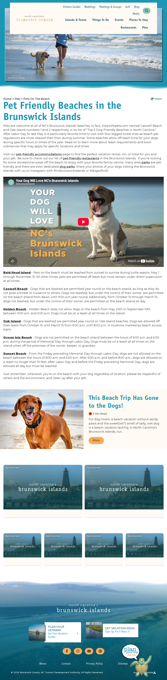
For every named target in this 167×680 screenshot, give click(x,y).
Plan (145, 27)
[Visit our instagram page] (78, 651)
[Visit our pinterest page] (100, 651)
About (43, 664)
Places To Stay (138, 20)
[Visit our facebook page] (67, 651)
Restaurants (128, 27)
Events (119, 20)
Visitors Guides (71, 7)
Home (7, 98)
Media (136, 14)
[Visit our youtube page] (89, 651)
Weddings (89, 7)
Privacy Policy (94, 664)
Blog (136, 7)
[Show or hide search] (147, 11)
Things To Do (100, 20)
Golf (127, 7)
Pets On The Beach (36, 98)
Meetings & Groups (110, 7)
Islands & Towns (75, 20)
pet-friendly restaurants (81, 158)
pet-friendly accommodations (39, 154)
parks (146, 162)
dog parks (67, 166)
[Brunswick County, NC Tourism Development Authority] (34, 18)
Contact (66, 664)
